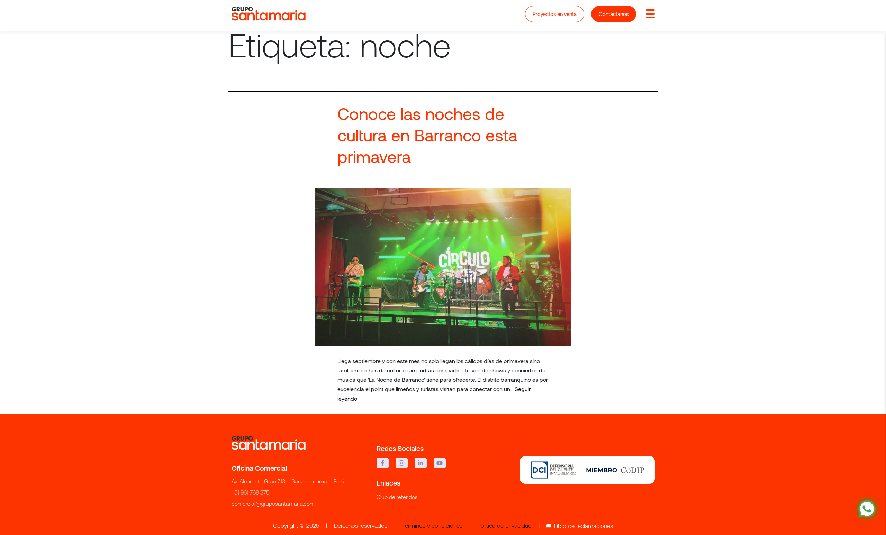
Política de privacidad (504, 526)
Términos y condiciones (432, 526)
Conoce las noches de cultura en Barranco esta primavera (427, 135)
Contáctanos (614, 14)
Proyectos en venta (555, 14)
